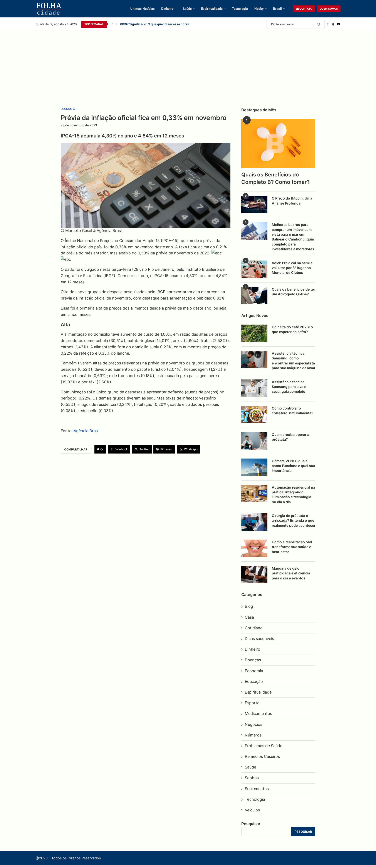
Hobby (259, 9)
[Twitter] (333, 24)
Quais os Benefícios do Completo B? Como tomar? (275, 178)
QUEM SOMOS (329, 8)
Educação (254, 681)
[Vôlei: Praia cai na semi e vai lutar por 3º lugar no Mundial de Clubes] (254, 269)
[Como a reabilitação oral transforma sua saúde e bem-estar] (254, 548)
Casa (249, 617)
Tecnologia (240, 9)
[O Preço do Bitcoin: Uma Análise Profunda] (254, 204)
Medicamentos (258, 713)
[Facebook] (328, 24)
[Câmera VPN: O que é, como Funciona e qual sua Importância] (254, 467)
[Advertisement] (188, 63)
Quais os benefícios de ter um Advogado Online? (293, 291)
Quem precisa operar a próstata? (290, 437)
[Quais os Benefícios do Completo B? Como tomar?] (278, 143)
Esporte (252, 703)
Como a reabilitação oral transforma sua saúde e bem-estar (292, 547)
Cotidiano (254, 628)
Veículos (252, 810)
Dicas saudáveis (259, 638)
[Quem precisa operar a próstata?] (254, 441)
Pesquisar (250, 823)
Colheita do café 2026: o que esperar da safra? (292, 329)
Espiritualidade (212, 9)
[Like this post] (101, 449)
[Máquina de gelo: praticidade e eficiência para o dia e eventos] (254, 574)
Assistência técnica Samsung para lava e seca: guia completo (289, 387)
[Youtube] (338, 24)
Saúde (187, 9)
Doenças (253, 660)
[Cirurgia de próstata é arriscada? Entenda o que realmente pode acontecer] (254, 522)
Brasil (277, 9)
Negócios (253, 724)
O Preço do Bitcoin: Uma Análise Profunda (292, 200)
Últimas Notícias (142, 9)
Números (253, 735)
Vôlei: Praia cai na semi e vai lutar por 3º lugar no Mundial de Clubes (170, 24)
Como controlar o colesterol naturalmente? (292, 410)
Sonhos (252, 777)
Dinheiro (167, 9)
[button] (112, 24)
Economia (254, 671)
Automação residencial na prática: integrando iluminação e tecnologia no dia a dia (293, 494)
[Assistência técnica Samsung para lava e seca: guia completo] (254, 388)
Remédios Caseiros (262, 756)
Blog (249, 606)
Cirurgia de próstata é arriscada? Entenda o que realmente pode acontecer (293, 520)
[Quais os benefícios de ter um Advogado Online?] (254, 295)
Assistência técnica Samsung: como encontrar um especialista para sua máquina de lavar (293, 360)
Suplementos (257, 788)
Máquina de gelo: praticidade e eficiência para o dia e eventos (291, 573)
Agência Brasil (86, 430)
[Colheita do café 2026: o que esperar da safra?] (254, 333)
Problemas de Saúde (263, 745)
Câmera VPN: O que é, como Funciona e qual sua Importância (293, 466)
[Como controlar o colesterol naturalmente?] (254, 414)
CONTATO (305, 8)
